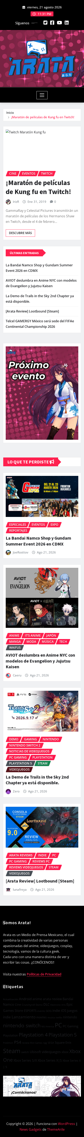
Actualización (10, 999)
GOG (49, 1011)
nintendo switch (22, 1025)
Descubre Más (20, 233)
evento (41, 1010)
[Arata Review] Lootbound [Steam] (32, 311)
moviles (41, 1017)
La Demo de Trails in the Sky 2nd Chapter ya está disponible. (37, 780)
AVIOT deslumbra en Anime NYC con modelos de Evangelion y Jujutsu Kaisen (40, 660)
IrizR (16, 202)
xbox (65, 1052)
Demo (39, 1004)
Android (25, 998)
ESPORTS (30, 1011)
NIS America (47, 1026)
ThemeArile (56, 1129)
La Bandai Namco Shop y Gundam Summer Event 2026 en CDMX (38, 541)
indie (56, 1010)
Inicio (10, 112)
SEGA (51, 1042)
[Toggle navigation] (42, 95)
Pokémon (8, 1042)
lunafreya (20, 889)
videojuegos (51, 1051)
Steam (11, 1051)
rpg (45, 1042)
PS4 (17, 1042)
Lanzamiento (23, 1017)
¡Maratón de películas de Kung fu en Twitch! (42, 117)
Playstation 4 (33, 1034)
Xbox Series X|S (50, 1060)
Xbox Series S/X (25, 1060)
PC (58, 1025)
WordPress (66, 1123)
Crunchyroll (28, 1004)
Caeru (17, 675)
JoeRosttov (20, 552)
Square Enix (63, 1042)
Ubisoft (35, 1051)
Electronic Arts (58, 1004)
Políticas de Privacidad (44, 974)
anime (37, 999)
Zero (16, 791)
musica (51, 1017)
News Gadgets (31, 1129)
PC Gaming (70, 1026)
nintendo (70, 1017)
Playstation (10, 1035)
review (25, 1042)
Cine (18, 1004)
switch (25, 1052)
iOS (63, 1010)
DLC (46, 1004)
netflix (59, 1017)
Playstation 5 (63, 1034)
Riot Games (36, 1042)
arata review (52, 999)
